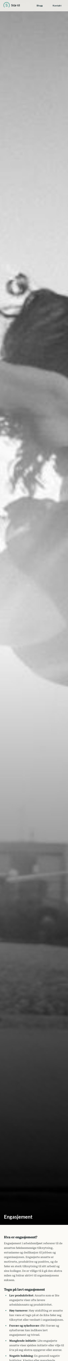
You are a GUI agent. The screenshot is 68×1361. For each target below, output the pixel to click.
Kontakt (57, 5)
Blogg (40, 5)
